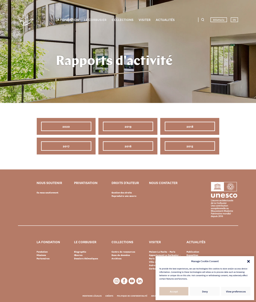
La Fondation (67, 19)
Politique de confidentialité (132, 295)
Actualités (165, 19)
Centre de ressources (123, 251)
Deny (205, 291)
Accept (174, 291)
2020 (66, 126)
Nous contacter (163, 183)
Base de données (121, 255)
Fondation (42, 251)
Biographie (80, 251)
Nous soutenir (49, 183)
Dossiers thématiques (86, 258)
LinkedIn (139, 281)
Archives (116, 258)
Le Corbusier (95, 19)
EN (234, 20)
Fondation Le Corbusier (26, 20)
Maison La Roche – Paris (162, 251)
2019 (128, 126)
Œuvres (78, 255)
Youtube (132, 281)
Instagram (116, 281)
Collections (122, 19)
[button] (248, 261)
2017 (66, 146)
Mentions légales (92, 295)
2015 (189, 146)
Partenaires (43, 258)
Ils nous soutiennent (47, 192)
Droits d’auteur (125, 183)
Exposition (192, 255)
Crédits (109, 295)
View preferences (236, 291)
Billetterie (218, 20)
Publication (192, 251)
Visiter (144, 19)
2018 (189, 126)
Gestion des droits (122, 192)
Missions (41, 255)
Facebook (124, 281)
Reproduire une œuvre (124, 196)
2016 (128, 146)
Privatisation (85, 183)
